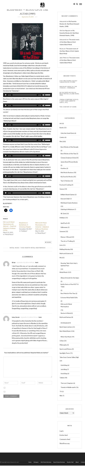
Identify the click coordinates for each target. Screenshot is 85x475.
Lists (61, 245)
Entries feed (64, 435)
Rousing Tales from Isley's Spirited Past (69, 264)
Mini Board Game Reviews (69, 203)
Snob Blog (64, 373)
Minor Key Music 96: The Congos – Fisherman (68, 87)
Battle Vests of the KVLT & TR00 (69, 285)
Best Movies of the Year (68, 153)
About (77, 462)
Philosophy (63, 345)
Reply (36, 262)
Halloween (64, 227)
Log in (61, 431)
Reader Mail (70, 462)
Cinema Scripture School (68, 158)
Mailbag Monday (65, 249)
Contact (83, 462)
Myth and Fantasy (65, 317)
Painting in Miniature (67, 209)
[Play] (6, 95)
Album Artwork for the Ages (70, 278)
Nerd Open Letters (66, 327)
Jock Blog (64, 369)
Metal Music (14, 247)
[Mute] (43, 95)
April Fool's (64, 223)
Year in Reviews (66, 181)
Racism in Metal (66, 313)
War (61, 395)
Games (62, 189)
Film (61, 141)
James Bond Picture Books (69, 162)
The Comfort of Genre (68, 107)
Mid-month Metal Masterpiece (33, 247)
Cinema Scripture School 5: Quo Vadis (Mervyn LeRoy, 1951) (69, 101)
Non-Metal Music (65, 331)
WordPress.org (64, 443)
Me (61, 257)
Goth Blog (64, 365)
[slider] (48, 95)
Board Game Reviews (59, 462)
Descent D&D (65, 199)
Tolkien (62, 378)
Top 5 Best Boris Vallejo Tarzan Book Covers (68, 81)
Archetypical (65, 323)
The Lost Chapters (67, 383)
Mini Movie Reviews (67, 172)
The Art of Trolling (67, 241)
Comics (62, 137)
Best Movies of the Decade (69, 147)
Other (62, 341)
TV (61, 391)
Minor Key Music (66, 337)
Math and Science (65, 253)
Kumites (63, 168)
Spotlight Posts (65, 353)
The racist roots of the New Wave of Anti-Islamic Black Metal (69, 42)
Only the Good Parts (67, 133)
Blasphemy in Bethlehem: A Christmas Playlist (25, 225)
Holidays (62, 218)
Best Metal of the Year (68, 293)
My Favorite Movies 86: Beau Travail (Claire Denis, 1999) (69, 94)
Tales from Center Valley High (69, 357)
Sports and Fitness (66, 349)
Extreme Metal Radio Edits (69, 297)
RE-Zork (63, 213)
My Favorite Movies (67, 177)
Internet (62, 231)
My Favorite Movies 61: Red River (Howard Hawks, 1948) (69, 23)
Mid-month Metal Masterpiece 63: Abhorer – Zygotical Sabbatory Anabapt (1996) (9, 226)
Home (30, 462)
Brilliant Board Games (68, 194)
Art (61, 123)
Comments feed (65, 439)
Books (62, 127)
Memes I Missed (66, 237)
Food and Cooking (65, 185)
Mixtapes (36, 462)
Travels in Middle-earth (68, 387)
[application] (27, 95)
